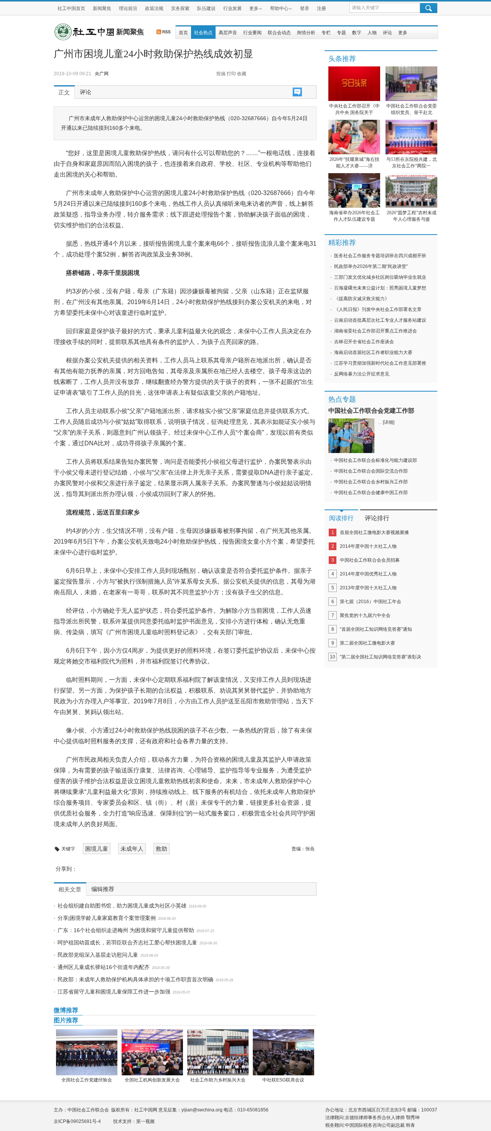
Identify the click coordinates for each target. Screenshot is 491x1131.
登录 (304, 8)
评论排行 (377, 518)
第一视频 (145, 1121)
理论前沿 (128, 8)
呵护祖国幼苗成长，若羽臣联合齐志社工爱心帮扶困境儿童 (127, 942)
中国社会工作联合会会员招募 (370, 560)
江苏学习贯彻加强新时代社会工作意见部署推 (380, 363)
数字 (356, 32)
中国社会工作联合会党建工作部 (371, 410)
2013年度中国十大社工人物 (368, 587)
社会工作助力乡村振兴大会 (218, 1080)
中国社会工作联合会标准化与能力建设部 (375, 460)
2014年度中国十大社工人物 (368, 546)
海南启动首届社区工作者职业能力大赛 (373, 352)
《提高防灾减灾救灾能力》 (361, 298)
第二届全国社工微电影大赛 (367, 643)
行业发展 (232, 8)
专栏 (326, 32)
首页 (183, 32)
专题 (341, 32)
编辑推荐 (102, 889)
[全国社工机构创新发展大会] (152, 1052)
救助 (161, 848)
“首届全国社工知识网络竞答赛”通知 (376, 629)
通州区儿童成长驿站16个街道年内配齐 (104, 967)
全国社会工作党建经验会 (86, 1080)
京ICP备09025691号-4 (77, 1121)
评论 (387, 32)
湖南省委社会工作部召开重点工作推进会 (375, 331)
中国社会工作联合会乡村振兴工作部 (371, 481)
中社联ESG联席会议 (283, 1080)
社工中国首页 (71, 8)
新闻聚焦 (102, 8)
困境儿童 (96, 848)
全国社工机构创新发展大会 (152, 1080)
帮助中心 (279, 8)
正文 (64, 92)
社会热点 (203, 32)
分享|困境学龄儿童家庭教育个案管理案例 (107, 918)
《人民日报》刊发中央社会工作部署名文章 (378, 309)
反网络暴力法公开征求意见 (361, 374)
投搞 (221, 73)
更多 (254, 8)
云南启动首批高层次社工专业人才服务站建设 (380, 320)
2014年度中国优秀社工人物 (368, 574)
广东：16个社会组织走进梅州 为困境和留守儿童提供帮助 (126, 930)
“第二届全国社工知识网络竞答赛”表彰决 (380, 657)
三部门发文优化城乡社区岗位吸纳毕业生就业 (380, 277)
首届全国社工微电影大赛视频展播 (374, 532)
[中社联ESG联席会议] (283, 1052)
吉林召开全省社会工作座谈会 (364, 341)
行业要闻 (252, 32)
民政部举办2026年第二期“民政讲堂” (371, 266)
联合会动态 (279, 32)
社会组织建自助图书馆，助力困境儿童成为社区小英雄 (122, 906)
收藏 (241, 73)
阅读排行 (341, 518)
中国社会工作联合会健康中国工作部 (371, 492)
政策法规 (154, 8)
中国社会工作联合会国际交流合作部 (371, 471)
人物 (372, 32)
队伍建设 (206, 8)
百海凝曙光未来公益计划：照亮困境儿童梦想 (380, 288)
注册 (321, 8)
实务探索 (180, 8)
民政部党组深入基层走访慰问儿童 (98, 955)
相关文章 (69, 889)
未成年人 (131, 848)
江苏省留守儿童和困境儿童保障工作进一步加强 (114, 992)
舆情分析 (306, 32)
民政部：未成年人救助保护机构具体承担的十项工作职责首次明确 (135, 979)
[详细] (388, 422)
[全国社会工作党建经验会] (86, 1052)
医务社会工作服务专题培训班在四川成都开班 (380, 255)
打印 (231, 73)
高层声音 (228, 32)
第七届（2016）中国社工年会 (370, 601)
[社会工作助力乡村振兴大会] (217, 1052)
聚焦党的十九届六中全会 (365, 615)
